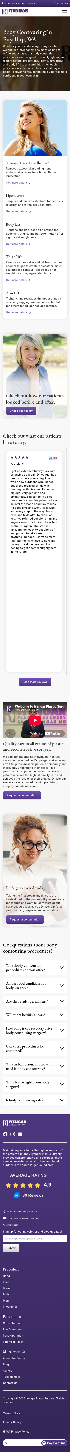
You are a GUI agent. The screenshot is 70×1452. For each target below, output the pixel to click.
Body (6, 1294)
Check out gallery (21, 410)
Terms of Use (11, 1413)
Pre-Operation (12, 1329)
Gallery (7, 1370)
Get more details (17, 182)
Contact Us (10, 1382)
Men (6, 1300)
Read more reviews (35, 681)
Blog (6, 1364)
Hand (6, 1275)
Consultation (11, 1323)
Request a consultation (22, 795)
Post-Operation (13, 1335)
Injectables (10, 1306)
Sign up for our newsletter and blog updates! (32, 1231)
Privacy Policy (12, 1422)
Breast (7, 1288)
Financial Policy (13, 1341)
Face (6, 1282)
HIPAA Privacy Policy (16, 1431)
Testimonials (11, 1376)
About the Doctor (14, 1358)
